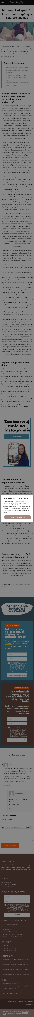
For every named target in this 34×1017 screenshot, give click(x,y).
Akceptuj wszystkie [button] (18, 517)
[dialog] (17, 508)
